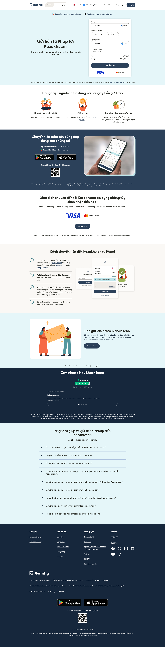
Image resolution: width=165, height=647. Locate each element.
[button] (75, 5)
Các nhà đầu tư (35, 542)
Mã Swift (87, 542)
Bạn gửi (93, 22)
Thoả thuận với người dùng (40, 580)
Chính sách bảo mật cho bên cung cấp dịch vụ (48, 586)
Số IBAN (87, 559)
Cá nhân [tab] (50, 5)
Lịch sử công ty (35, 537)
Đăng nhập (119, 5)
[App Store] (66, 157)
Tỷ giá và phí (89, 537)
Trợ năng (51, 591)
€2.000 (104, 34)
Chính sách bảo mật (37, 591)
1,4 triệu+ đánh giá (68, 14)
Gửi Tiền (60, 537)
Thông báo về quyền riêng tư (97, 580)
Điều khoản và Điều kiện (118, 82)
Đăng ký (131, 5)
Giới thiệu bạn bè (90, 564)
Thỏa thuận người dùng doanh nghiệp (67, 580)
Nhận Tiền (61, 542)
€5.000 (114, 34)
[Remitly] (36, 5)
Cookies (61, 591)
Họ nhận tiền (95, 40)
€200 (95, 34)
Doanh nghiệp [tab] (61, 5)
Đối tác (87, 554)
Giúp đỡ (107, 5)
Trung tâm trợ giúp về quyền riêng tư (109, 586)
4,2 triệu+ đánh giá (99, 14)
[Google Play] (44, 157)
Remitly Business (63, 547)
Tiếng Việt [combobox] (93, 5)
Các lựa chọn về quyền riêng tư (80, 586)
